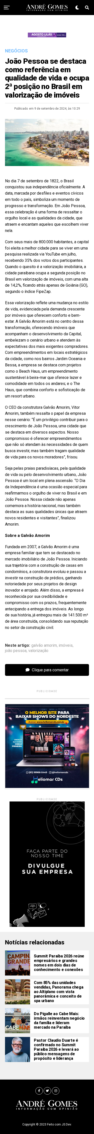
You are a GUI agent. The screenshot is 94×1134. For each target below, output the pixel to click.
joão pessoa (16, 651)
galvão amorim (44, 645)
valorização (38, 651)
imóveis (66, 645)
